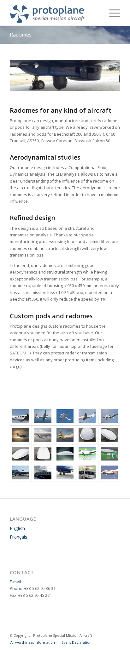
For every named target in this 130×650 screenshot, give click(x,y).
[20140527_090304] (21, 472)
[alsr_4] (21, 435)
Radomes (21, 34)
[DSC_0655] (109, 435)
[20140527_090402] (43, 472)
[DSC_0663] (43, 453)
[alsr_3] (65, 435)
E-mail (15, 582)
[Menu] (111, 12)
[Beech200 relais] (109, 472)
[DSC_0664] (21, 453)
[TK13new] (87, 472)
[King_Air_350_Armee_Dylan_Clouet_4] (65, 416)
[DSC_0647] (87, 435)
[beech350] (21, 416)
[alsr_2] (43, 435)
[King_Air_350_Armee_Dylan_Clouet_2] (109, 416)
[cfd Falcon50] (109, 453)
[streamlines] (87, 453)
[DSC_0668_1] (65, 453)
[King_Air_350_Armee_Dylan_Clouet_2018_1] (87, 416)
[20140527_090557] (65, 472)
